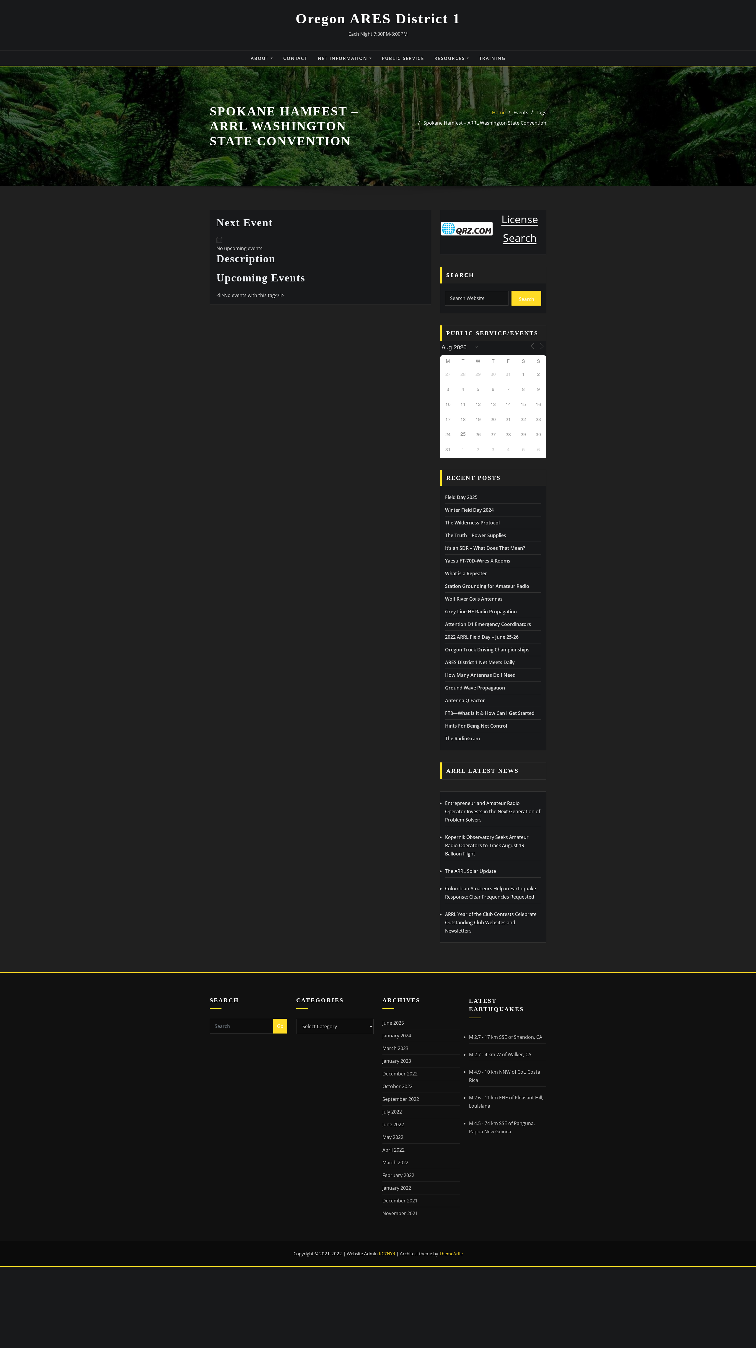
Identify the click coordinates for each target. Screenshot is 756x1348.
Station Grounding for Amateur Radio (487, 586)
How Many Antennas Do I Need (480, 675)
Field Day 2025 (461, 497)
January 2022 (396, 1188)
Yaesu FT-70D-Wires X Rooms (477, 561)
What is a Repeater (466, 573)
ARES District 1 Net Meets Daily (480, 662)
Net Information (343, 58)
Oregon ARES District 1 (378, 18)
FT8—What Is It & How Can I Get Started (490, 713)
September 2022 (400, 1099)
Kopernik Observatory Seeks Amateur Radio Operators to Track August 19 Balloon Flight (487, 845)
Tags (541, 112)
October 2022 (397, 1086)
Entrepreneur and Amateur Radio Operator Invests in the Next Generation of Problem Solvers (492, 811)
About (261, 58)
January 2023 (396, 1061)
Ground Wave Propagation (475, 687)
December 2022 (400, 1073)
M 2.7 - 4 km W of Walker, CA (500, 1054)
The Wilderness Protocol (472, 522)
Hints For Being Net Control (476, 726)
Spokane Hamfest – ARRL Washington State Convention (484, 123)
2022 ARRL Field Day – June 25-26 (482, 637)
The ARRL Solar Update (470, 871)
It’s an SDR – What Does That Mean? (485, 548)
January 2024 (396, 1035)
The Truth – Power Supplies (475, 535)
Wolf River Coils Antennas (474, 599)
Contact (295, 58)
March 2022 (395, 1162)
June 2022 (393, 1124)
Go (280, 1026)
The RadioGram (462, 738)
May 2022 (392, 1137)
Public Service (403, 58)
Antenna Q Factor (465, 700)
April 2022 (393, 1150)
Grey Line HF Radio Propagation (481, 611)
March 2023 (395, 1048)
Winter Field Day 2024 (469, 510)
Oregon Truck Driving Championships (487, 649)
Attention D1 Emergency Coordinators (488, 624)
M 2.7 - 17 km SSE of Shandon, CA (505, 1037)
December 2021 (400, 1200)
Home (499, 112)
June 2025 (393, 1023)
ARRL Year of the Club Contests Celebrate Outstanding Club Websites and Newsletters (491, 922)
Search (460, 275)
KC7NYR (387, 1253)
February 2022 (398, 1175)
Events (521, 112)
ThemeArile (451, 1253)
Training (492, 58)
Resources (450, 58)
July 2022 (392, 1112)
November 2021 (400, 1213)
